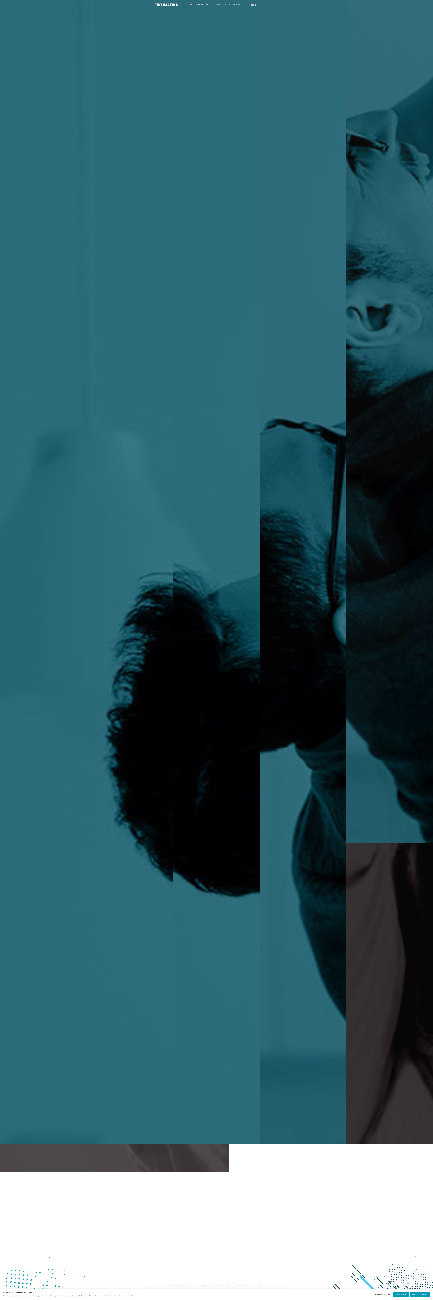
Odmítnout (401, 1294)
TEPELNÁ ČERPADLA (205, 1285)
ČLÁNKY (227, 5)
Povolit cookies (419, 1294)
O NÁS (189, 5)
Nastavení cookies (382, 1294)
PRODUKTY (216, 5)
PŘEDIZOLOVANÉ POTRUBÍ (179, 1285)
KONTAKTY (236, 5)
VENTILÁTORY (242, 1285)
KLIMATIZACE (225, 1285)
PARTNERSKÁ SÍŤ (202, 5)
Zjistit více (131, 1296)
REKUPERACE (259, 1285)
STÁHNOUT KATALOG (167, 662)
